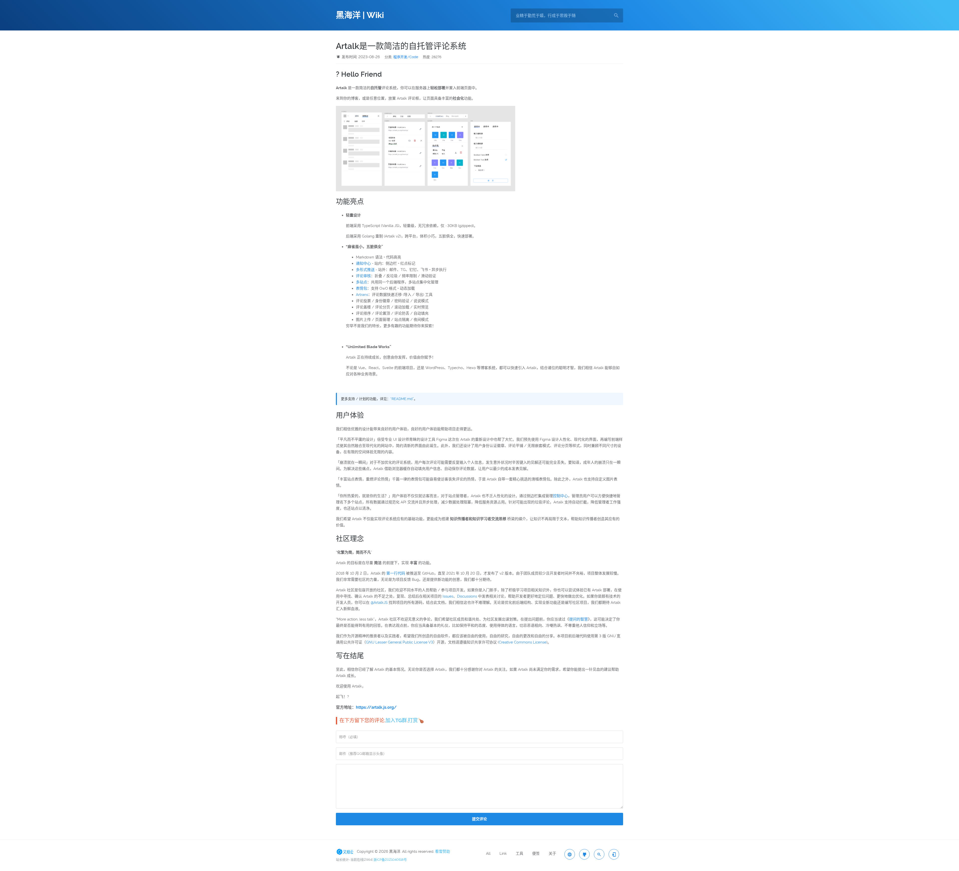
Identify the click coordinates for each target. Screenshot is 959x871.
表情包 (361, 288)
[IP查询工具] (569, 854)
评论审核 (363, 276)
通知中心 (363, 263)
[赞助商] (346, 851)
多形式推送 (365, 269)
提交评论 (479, 819)
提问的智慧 (578, 619)
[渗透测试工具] (584, 854)
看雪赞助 (442, 851)
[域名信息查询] (599, 854)
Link (503, 853)
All (488, 853)
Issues (448, 596)
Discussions (467, 596)
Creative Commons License (522, 642)
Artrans (362, 294)
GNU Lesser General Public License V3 (399, 642)
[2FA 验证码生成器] (614, 854)
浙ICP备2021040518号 (390, 860)
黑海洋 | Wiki (360, 15)
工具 (519, 853)
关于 (552, 853)
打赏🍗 (416, 720)
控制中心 (560, 496)
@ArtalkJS (379, 602)
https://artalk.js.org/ (376, 707)
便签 (536, 853)
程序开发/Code (405, 57)
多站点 (361, 282)
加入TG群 (396, 720)
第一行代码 (395, 573)
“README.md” (402, 399)
